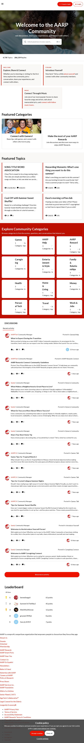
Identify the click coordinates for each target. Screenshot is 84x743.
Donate (3, 641)
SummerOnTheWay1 (28, 604)
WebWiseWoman (26, 610)
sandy (13, 383)
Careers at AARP (6, 675)
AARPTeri (14, 334)
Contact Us (4, 660)
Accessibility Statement (13, 715)
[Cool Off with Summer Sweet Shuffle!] (21, 207)
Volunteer (3, 644)
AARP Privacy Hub (11, 709)
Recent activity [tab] (8, 328)
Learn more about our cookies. (44, 728)
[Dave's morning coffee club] (62, 207)
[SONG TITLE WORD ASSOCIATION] (21, 177)
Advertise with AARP (8, 673)
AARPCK (14, 453)
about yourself (69, 74)
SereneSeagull (25, 597)
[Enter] (24, 42)
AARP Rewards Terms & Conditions (17, 717)
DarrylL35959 (25, 622)
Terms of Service (10, 712)
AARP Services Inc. (7, 685)
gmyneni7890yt (26, 616)
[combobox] (42, 42)
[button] (42, 739)
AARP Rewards (5, 650)
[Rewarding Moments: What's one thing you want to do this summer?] (62, 177)
